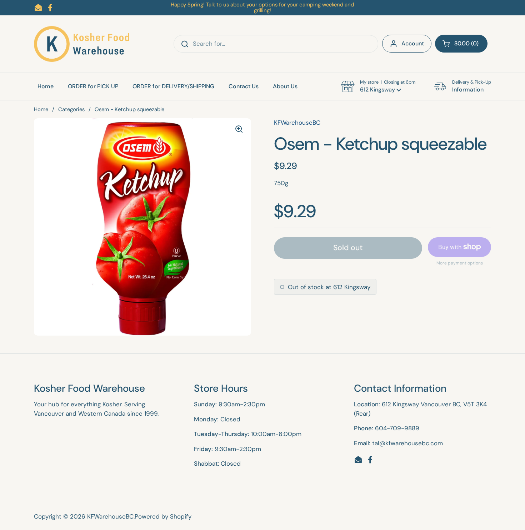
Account (412, 43)
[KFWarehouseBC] (82, 44)
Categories (71, 109)
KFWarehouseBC (110, 516)
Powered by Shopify (163, 516)
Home (41, 109)
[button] (461, 44)
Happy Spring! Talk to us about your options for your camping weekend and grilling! (262, 8)
